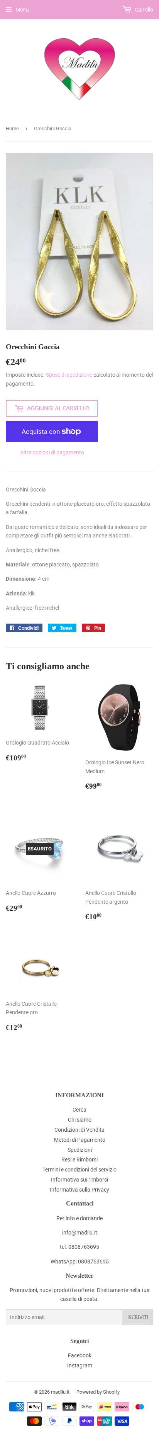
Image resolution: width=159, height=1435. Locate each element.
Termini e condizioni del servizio (79, 1169)
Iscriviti (137, 1317)
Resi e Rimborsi (79, 1159)
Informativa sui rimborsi (79, 1180)
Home (12, 128)
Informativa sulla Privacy (79, 1190)
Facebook (79, 1355)
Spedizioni (80, 1150)
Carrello (143, 10)
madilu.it (60, 1392)
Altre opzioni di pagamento (52, 452)
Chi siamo (79, 1120)
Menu (22, 10)
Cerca (79, 1110)
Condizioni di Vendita (79, 1130)
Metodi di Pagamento (79, 1140)
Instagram (79, 1365)
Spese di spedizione (69, 375)
